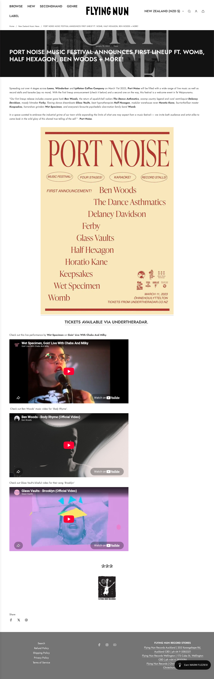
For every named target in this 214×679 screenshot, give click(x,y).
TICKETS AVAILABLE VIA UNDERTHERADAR (106, 322)
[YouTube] (114, 644)
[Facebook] (99, 644)
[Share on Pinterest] (26, 621)
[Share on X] (18, 621)
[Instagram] (107, 644)
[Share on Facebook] (11, 621)
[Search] (189, 11)
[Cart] (203, 11)
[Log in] (196, 11)
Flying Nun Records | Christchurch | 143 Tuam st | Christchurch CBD (172, 665)
